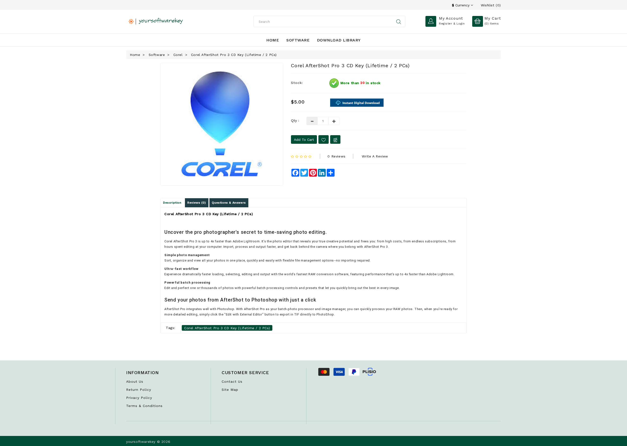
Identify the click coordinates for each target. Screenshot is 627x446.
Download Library (339, 40)
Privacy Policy (139, 398)
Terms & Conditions (144, 406)
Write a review (375, 156)
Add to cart (304, 140)
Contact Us (232, 381)
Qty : (295, 120)
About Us (134, 381)
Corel (178, 55)
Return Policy (138, 390)
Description (172, 202)
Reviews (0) (196, 202)
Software (298, 40)
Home (272, 40)
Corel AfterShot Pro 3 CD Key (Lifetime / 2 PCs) (234, 55)
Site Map (230, 390)
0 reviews (336, 156)
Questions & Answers (229, 202)
